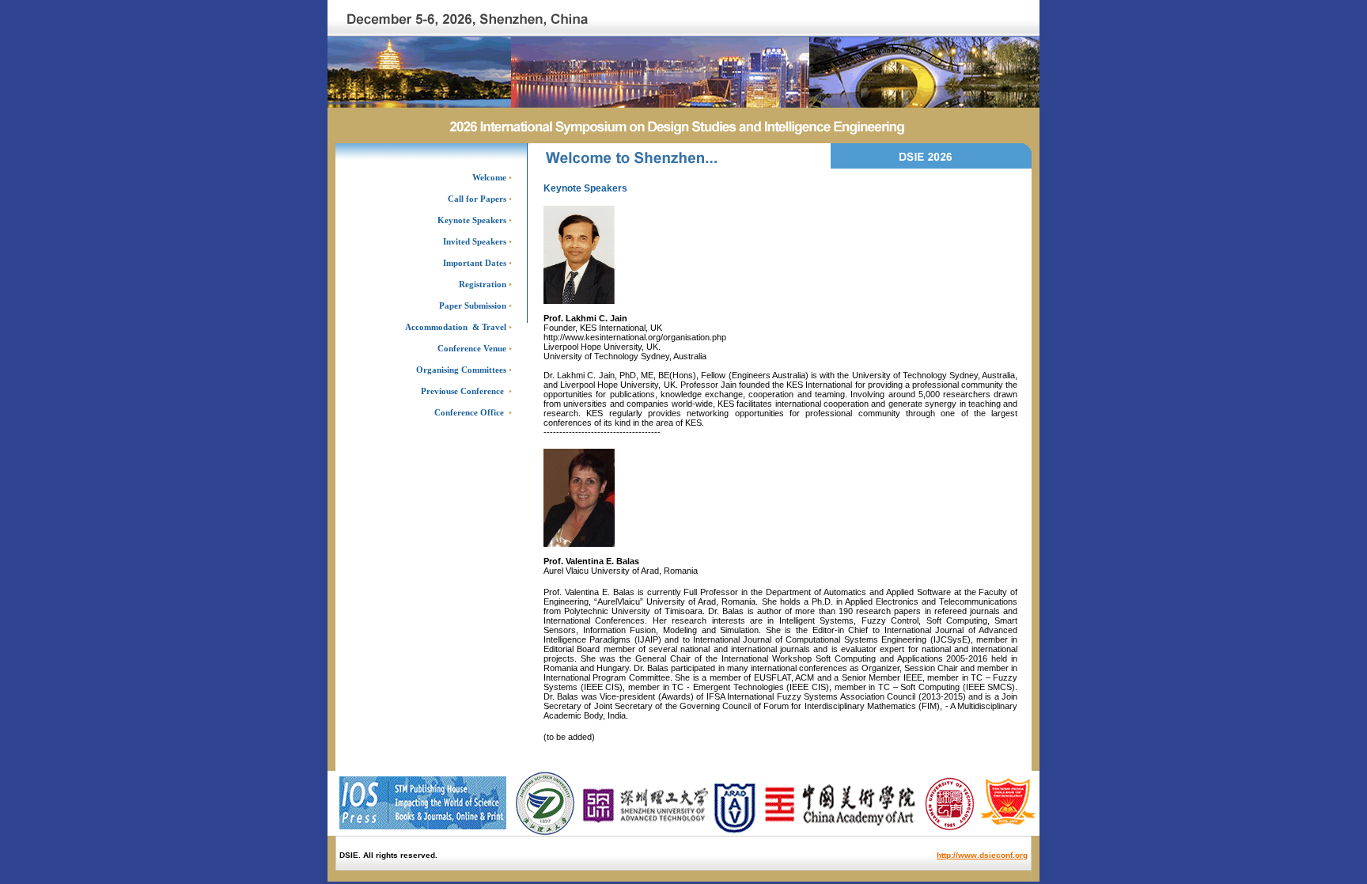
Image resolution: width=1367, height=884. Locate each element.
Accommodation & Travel (455, 327)
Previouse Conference (462, 391)
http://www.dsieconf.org (982, 855)
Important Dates (474, 262)
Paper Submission (472, 305)
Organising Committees (464, 369)
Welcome (489, 177)
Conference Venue (474, 348)
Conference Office (469, 412)
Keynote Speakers (471, 220)
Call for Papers (477, 198)
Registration (482, 284)
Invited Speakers (474, 241)
